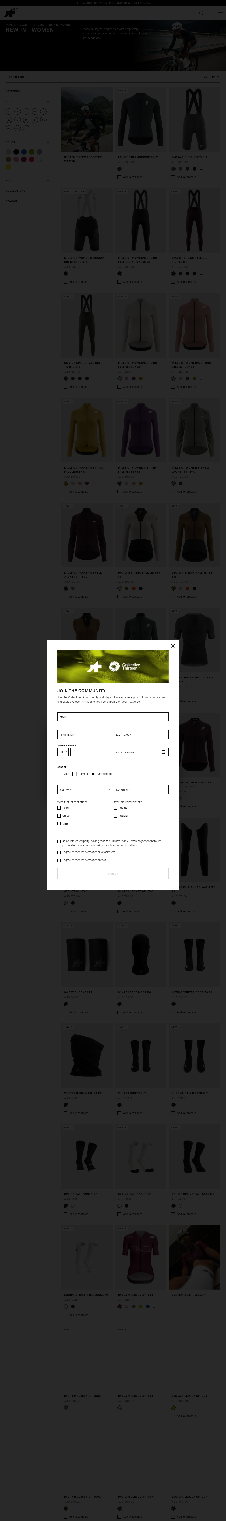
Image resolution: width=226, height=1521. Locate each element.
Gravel (66, 816)
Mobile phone (67, 746)
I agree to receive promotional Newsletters (88, 852)
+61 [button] (61, 752)
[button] (85, 789)
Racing (123, 808)
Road (65, 808)
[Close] (173, 646)
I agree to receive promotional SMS (84, 860)
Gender (62, 767)
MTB (65, 823)
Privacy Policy (119, 841)
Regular (123, 816)
